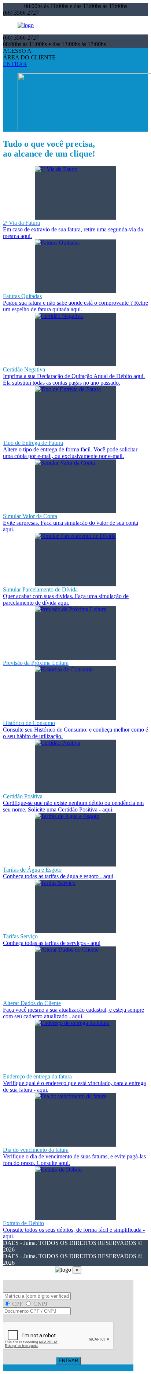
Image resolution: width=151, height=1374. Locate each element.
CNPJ (39, 1304)
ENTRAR (15, 64)
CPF (17, 1304)
